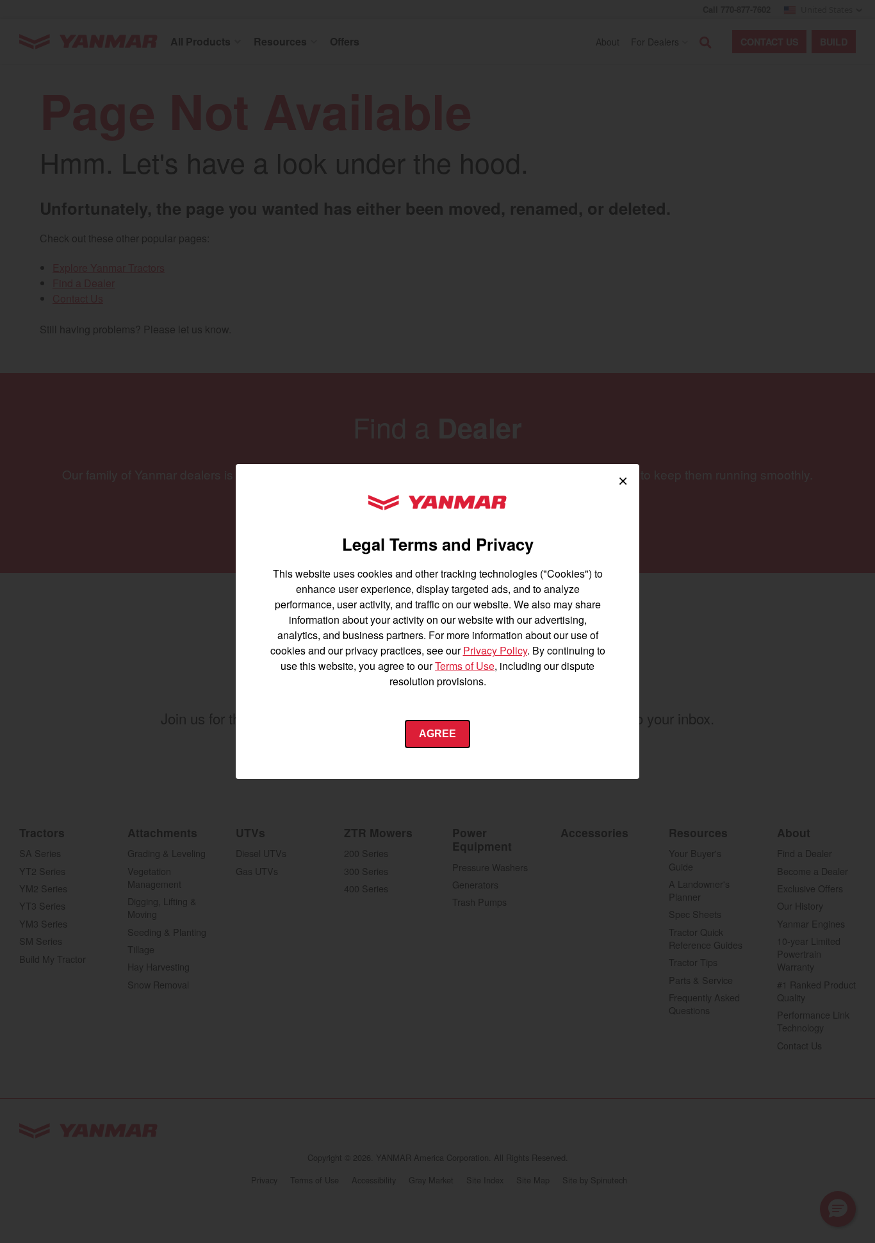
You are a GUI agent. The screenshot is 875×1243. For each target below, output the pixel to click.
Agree (437, 733)
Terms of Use (465, 665)
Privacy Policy (495, 650)
